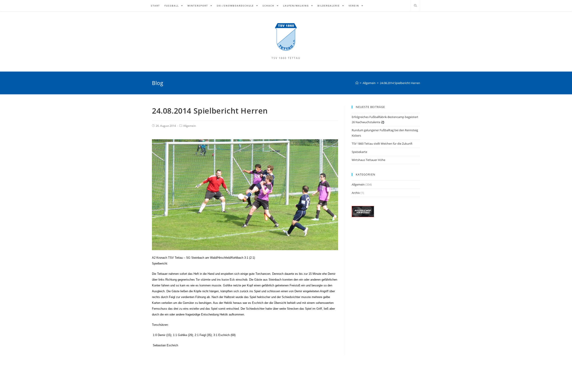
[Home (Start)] (356, 83)
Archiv (356, 193)
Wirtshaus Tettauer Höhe (368, 160)
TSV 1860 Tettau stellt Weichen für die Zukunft (382, 144)
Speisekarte (359, 152)
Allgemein (189, 126)
